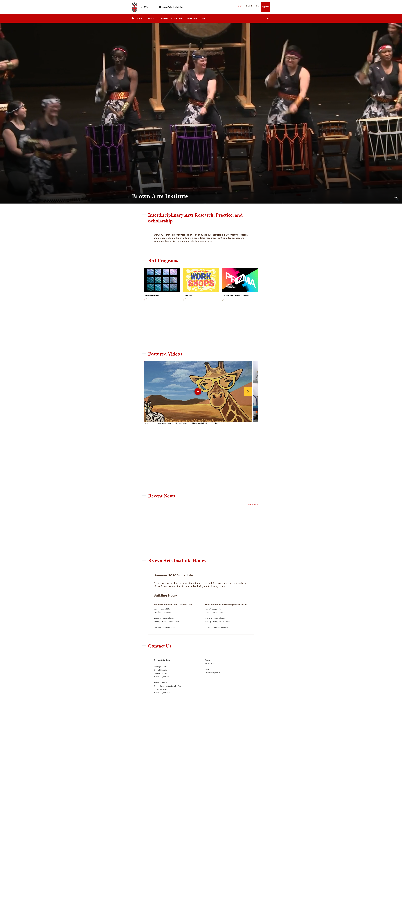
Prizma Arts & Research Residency (236, 295)
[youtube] (190, 727)
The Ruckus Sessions (153, 335)
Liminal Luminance (151, 295)
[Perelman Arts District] (265, 7)
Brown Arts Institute (171, 7)
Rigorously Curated (191, 335)
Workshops (187, 295)
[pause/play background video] (396, 197)
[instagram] (212, 727)
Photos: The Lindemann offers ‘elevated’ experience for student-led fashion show (237, 539)
